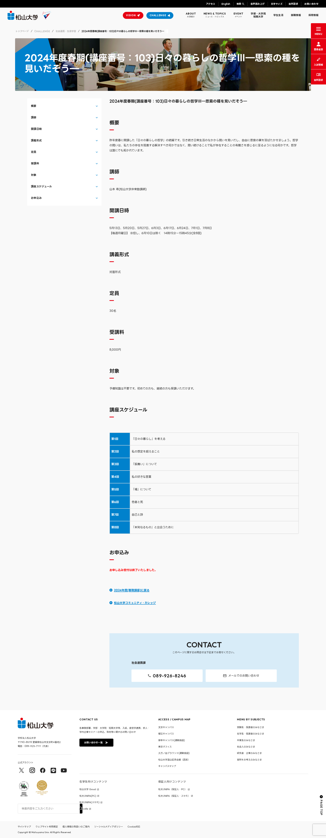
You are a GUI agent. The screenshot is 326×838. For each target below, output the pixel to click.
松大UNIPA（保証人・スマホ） (174, 796)
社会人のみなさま (246, 746)
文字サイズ (276, 4)
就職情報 (296, 15)
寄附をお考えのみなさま (249, 759)
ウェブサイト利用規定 (46, 826)
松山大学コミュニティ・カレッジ (135, 603)
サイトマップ (24, 826)
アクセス (210, 4)
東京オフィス (165, 746)
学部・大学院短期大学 (258, 15)
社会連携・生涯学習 (66, 31)
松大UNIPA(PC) (87, 796)
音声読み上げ (258, 4)
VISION (131, 15)
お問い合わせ (311, 4)
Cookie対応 (134, 826)
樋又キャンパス (166, 733)
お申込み (36, 198)
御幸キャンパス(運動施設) (171, 740)
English (225, 4)
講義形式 (36, 141)
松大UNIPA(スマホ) (89, 802)
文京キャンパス (166, 727)
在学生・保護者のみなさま (250, 733)
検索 (239, 4)
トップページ (22, 31)
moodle (83, 808)
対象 (33, 175)
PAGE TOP (321, 807)
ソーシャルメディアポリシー (108, 826)
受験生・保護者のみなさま (250, 727)
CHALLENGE (158, 15)
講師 (33, 118)
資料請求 (293, 4)
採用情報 (313, 15)
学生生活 (278, 15)
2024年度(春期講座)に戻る (131, 590)
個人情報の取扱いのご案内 (76, 826)
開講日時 (36, 129)
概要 (33, 106)
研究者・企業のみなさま (249, 753)
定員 (33, 152)
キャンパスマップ (167, 766)
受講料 (35, 164)
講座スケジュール (41, 187)
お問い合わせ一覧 (93, 742)
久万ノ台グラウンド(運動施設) (174, 753)
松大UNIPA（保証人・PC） (172, 789)
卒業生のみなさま (246, 740)
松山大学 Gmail (87, 789)
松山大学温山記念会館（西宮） (174, 759)
